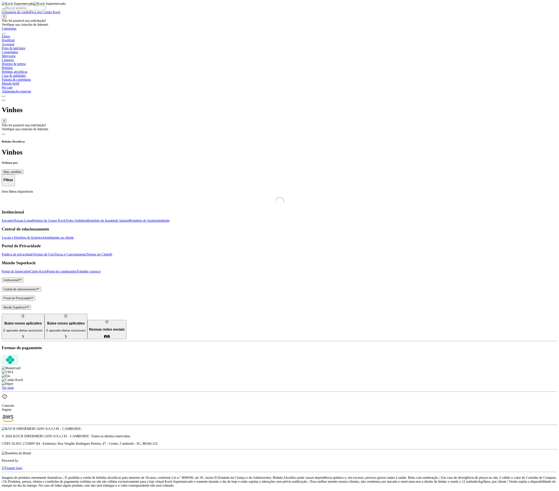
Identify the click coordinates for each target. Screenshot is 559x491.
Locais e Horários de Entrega (22, 237)
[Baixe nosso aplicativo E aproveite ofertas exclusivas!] (66, 336)
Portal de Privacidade (17, 298)
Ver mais (8, 388)
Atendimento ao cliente (58, 237)
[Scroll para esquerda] (3, 33)
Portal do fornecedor (16, 271)
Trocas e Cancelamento (70, 254)
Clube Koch (38, 271)
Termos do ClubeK (99, 254)
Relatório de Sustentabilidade (149, 220)
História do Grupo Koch (49, 220)
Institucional (11, 280)
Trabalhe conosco (88, 271)
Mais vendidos (12, 171)
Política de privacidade (17, 254)
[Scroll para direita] (3, 96)
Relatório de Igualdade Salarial (108, 220)
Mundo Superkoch (14, 307)
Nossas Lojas (23, 220)
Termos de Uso (43, 254)
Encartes (8, 220)
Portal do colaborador (61, 271)
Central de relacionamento (19, 289)
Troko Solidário (76, 220)
